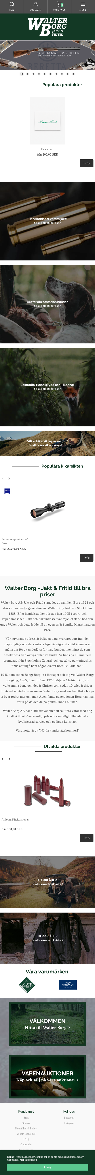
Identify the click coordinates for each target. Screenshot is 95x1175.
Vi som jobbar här (26, 1133)
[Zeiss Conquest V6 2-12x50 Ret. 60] (7, 491)
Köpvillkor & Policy (26, 1128)
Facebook (69, 1117)
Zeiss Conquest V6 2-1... (16, 539)
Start (26, 1117)
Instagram (69, 1123)
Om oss (26, 1123)
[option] (47, 132)
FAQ (26, 1139)
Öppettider (26, 1144)
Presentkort (47, 149)
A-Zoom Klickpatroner (15, 819)
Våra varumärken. (48, 971)
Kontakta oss (26, 1150)
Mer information (28, 1159)
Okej (47, 1167)
